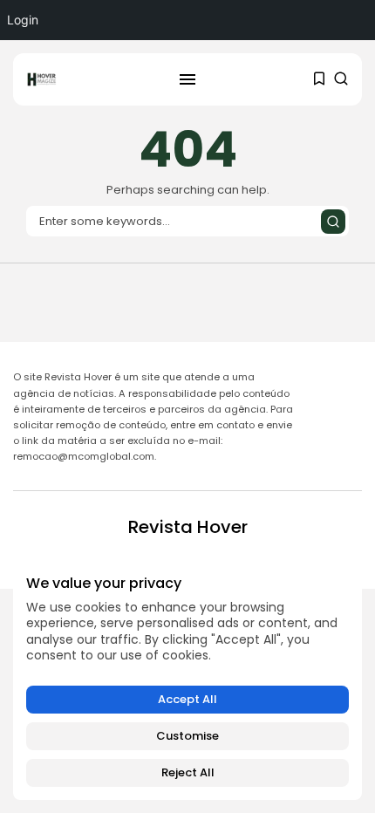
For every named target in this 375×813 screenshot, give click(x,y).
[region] (187, 681)
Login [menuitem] (22, 19)
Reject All (188, 772)
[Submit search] (333, 221)
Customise (187, 736)
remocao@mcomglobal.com (83, 456)
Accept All (187, 699)
